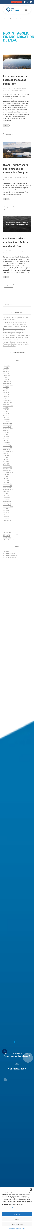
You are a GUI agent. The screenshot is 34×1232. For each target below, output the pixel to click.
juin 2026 (6, 368)
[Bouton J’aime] (5, 125)
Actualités (6, 90)
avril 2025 (6, 392)
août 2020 (6, 491)
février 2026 (6, 375)
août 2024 (6, 408)
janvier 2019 (6, 518)
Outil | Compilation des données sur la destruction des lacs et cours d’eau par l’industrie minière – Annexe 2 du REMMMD (15, 324)
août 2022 (6, 453)
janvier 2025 (6, 398)
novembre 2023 (7, 425)
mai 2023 (6, 436)
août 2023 (6, 431)
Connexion (6, 552)
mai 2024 (6, 413)
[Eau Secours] (12, 9)
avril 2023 (6, 438)
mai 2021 (6, 478)
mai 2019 (6, 510)
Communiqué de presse (18, 90)
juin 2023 (6, 434)
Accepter (17, 1214)
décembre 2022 (7, 446)
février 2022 (6, 465)
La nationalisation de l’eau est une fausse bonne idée (15, 80)
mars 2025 (6, 394)
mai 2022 (6, 459)
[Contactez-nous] (17, 1063)
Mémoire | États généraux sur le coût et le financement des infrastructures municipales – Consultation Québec (16, 344)
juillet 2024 (6, 410)
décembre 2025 (7, 379)
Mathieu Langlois (21, 88)
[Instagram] (27, 1)
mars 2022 (6, 463)
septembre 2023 (8, 429)
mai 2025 (6, 391)
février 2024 (6, 419)
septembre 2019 (8, 507)
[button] (31, 1189)
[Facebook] (24, 1)
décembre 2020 (7, 484)
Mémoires (6, 536)
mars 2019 (6, 514)
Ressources (7, 538)
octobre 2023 (7, 427)
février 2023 (6, 442)
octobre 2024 (7, 404)
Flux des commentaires (10, 555)
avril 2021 (6, 480)
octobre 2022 (7, 450)
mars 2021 (6, 482)
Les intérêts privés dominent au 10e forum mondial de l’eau (16, 242)
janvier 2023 (6, 444)
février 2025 (6, 396)
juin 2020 (6, 493)
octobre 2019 (7, 505)
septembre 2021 (8, 472)
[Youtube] (30, 1)
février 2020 (6, 497)
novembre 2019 (7, 503)
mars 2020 (6, 495)
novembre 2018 (7, 520)
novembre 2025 (7, 381)
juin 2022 (6, 457)
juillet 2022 (6, 455)
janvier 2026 (6, 377)
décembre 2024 (7, 400)
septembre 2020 (8, 490)
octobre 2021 (7, 470)
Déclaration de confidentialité (17, 1228)
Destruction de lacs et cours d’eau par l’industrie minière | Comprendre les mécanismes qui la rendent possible (14, 331)
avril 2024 (6, 415)
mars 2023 (6, 440)
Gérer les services (16, 1208)
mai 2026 (6, 370)
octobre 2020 (7, 488)
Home (5, 19)
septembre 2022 (8, 451)
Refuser (17, 1219)
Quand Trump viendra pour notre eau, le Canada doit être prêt (15, 168)
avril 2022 (6, 461)
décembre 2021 (7, 467)
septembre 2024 (8, 406)
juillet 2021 (6, 474)
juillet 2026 (6, 366)
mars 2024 (6, 417)
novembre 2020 (7, 486)
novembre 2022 (7, 448)
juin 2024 (6, 411)
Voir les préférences (17, 1224)
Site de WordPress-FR (9, 557)
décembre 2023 (7, 423)
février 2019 (6, 516)
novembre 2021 (7, 469)
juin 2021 (6, 476)
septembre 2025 (8, 385)
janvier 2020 (6, 499)
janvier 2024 (6, 421)
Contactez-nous (17, 1068)
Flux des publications (9, 553)
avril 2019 (6, 512)
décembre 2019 (7, 501)
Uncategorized (8, 540)
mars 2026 (6, 373)
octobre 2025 (7, 383)
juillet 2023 (6, 432)
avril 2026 (6, 372)
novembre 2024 (7, 402)
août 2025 (6, 387)
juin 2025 (6, 389)
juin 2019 (6, 509)
